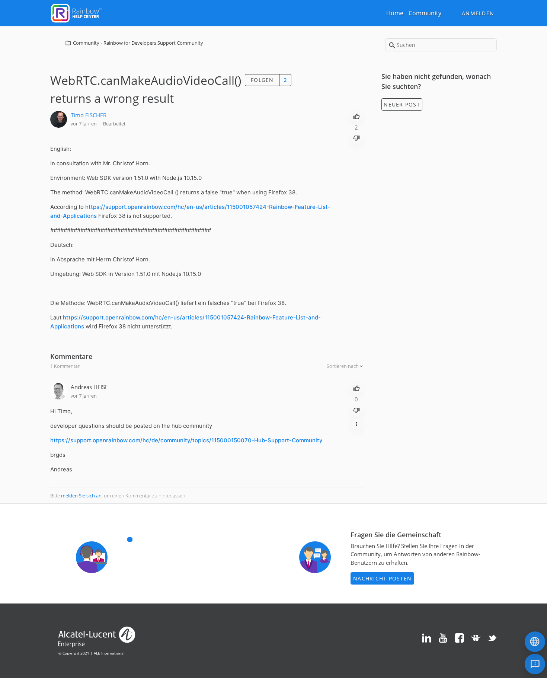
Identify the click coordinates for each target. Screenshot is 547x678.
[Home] (76, 12)
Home (394, 13)
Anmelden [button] (478, 13)
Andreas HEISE (89, 387)
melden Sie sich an (81, 495)
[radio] (356, 116)
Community (425, 13)
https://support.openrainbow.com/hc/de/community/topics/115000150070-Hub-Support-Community (186, 440)
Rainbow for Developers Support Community (153, 42)
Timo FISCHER (88, 115)
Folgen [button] (262, 79)
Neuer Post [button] (402, 104)
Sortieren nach (343, 366)
